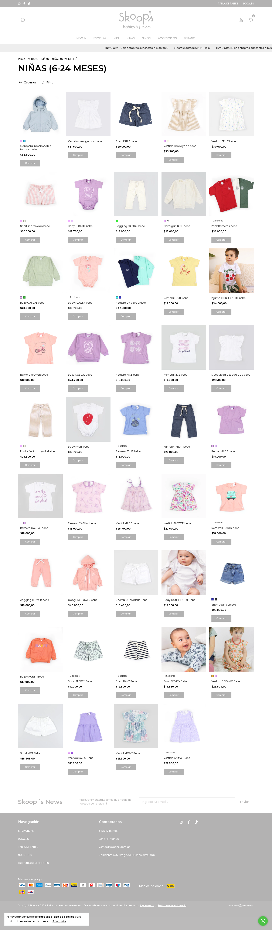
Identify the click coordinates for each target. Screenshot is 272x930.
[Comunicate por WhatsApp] (263, 921)
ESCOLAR (100, 38)
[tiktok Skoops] (29, 3)
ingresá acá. (147, 905)
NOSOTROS (25, 855)
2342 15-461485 (109, 839)
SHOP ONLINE (26, 831)
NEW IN (81, 38)
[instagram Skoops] (19, 3)
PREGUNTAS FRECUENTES (33, 863)
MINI (116, 38)
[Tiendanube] (240, 906)
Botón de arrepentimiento (172, 905)
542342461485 (108, 831)
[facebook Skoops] (24, 3)
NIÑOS (146, 38)
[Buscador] (22, 20)
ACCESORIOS (167, 38)
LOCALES (23, 839)
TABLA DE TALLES (28, 847)
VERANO (190, 38)
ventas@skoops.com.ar (114, 847)
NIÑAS (131, 38)
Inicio (21, 59)
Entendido (59, 921)
